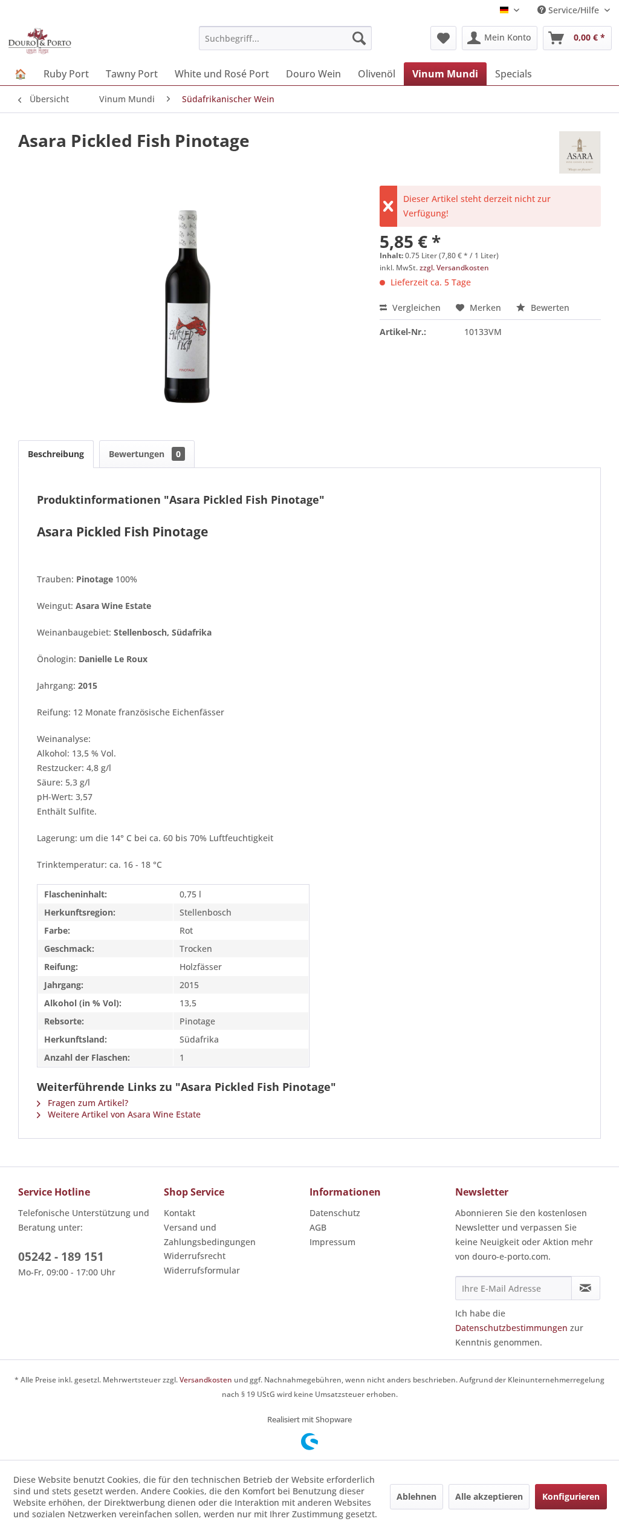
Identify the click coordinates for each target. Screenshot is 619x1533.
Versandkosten (206, 1380)
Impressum (332, 1242)
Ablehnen (416, 1496)
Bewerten (548, 307)
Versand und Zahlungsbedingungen (210, 1235)
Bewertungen (145, 454)
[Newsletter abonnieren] (585, 1288)
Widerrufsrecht (194, 1255)
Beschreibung (56, 454)
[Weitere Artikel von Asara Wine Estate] (580, 152)
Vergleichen (415, 307)
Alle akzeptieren (489, 1496)
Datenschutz (335, 1213)
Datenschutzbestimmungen (511, 1327)
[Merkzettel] (443, 38)
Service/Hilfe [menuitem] (573, 10)
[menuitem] (285, 38)
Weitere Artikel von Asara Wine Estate (123, 1114)
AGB (318, 1227)
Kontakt (179, 1213)
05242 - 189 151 (61, 1256)
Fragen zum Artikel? (86, 1102)
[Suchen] (359, 38)
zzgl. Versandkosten (454, 267)
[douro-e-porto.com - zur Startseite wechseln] (39, 41)
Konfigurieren (571, 1496)
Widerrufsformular (202, 1270)
